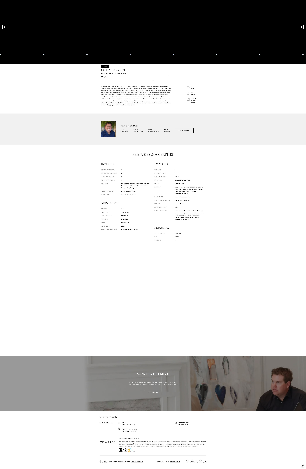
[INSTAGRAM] (187, 461)
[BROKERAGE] (204, 461)
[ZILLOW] (200, 461)
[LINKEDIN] (191, 461)
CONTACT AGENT (184, 130)
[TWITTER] (196, 461)
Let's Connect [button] (153, 392)
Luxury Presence (137, 461)
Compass (173, 441)
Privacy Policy (175, 461)
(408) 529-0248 (138, 131)
